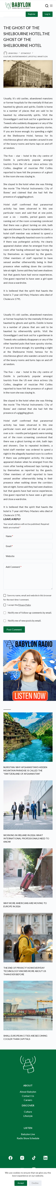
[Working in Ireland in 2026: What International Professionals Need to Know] (28, 805)
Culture (7, 56)
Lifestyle (32, 56)
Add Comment (13, 566)
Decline (35, 1183)
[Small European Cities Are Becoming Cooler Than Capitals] (28, 1005)
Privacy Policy (24, 605)
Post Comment (14, 629)
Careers (28, 1099)
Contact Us (28, 1095)
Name (9, 536)
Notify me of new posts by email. (24, 620)
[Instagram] (22, 1158)
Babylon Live (28, 1134)
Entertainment (19, 56)
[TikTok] (34, 1158)
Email (9, 546)
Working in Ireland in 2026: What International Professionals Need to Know (26, 838)
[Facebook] (10, 1158)
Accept (21, 1183)
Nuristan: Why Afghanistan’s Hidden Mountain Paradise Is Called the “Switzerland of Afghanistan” (25, 770)
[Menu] (51, 5)
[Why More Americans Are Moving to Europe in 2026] (28, 873)
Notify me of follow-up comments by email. (30, 612)
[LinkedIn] (45, 1158)
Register (31, 14)
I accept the (19, 605)
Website (10, 556)
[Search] (46, 5)
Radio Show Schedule (28, 1138)
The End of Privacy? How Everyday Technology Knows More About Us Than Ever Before (24, 971)
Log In (47, 14)
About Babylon (28, 1091)
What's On (42, 56)
